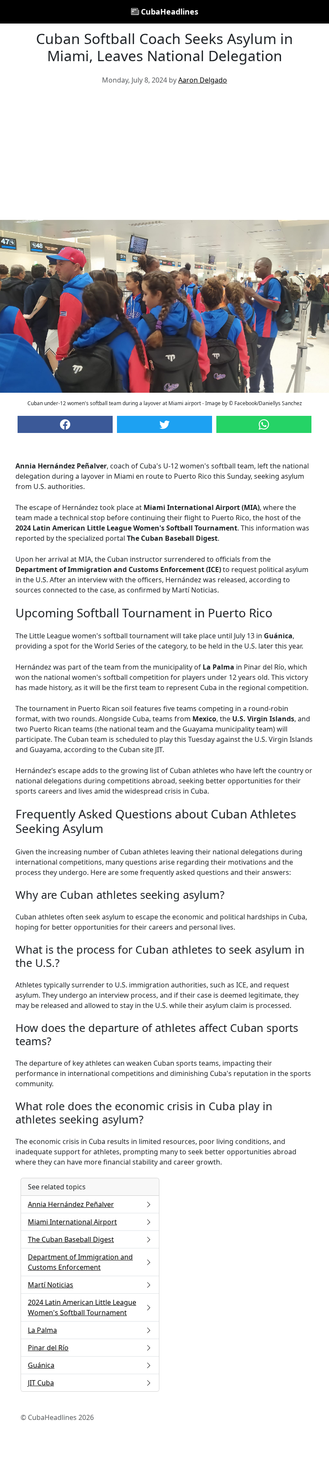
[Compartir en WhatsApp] (263, 424)
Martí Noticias (50, 1284)
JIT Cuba (41, 1382)
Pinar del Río (48, 1347)
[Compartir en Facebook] (65, 424)
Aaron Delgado (202, 80)
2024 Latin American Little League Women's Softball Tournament (82, 1307)
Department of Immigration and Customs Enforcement (80, 1262)
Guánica (41, 1365)
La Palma (42, 1330)
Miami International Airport (72, 1222)
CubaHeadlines (168, 11)
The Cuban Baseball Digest (71, 1239)
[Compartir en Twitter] (164, 424)
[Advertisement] (164, 156)
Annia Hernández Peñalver (71, 1204)
